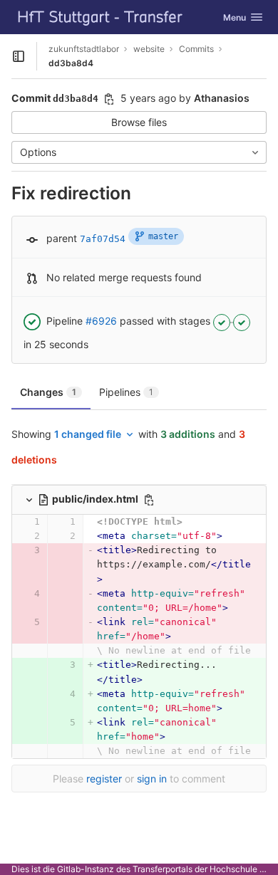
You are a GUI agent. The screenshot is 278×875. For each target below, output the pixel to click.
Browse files (139, 122)
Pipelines (126, 392)
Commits (196, 48)
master (163, 236)
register (104, 778)
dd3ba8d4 (70, 63)
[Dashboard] (100, 17)
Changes (48, 392)
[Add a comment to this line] (11, 521)
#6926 (101, 321)
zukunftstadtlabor (83, 48)
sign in (152, 778)
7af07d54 (102, 239)
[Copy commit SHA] (109, 99)
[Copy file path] (149, 499)
